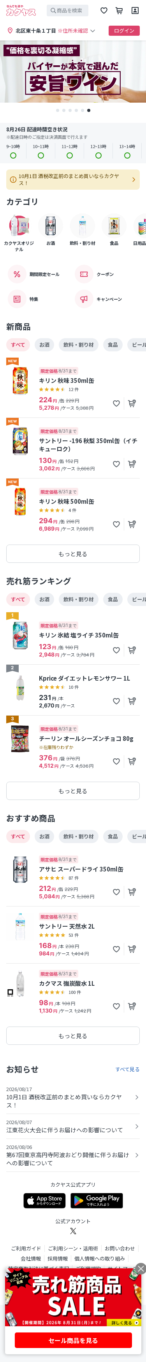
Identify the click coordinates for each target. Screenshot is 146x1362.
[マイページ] (135, 10)
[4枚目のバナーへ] (76, 110)
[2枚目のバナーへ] (63, 110)
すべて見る (127, 1069)
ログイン (124, 30)
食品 (113, 344)
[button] (116, 403)
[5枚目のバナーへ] (82, 110)
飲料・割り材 (78, 344)
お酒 (44, 344)
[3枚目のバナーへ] (70, 110)
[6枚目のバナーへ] (88, 110)
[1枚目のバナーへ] (57, 110)
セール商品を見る (73, 1340)
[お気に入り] (104, 10)
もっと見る (73, 554)
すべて (18, 344)
